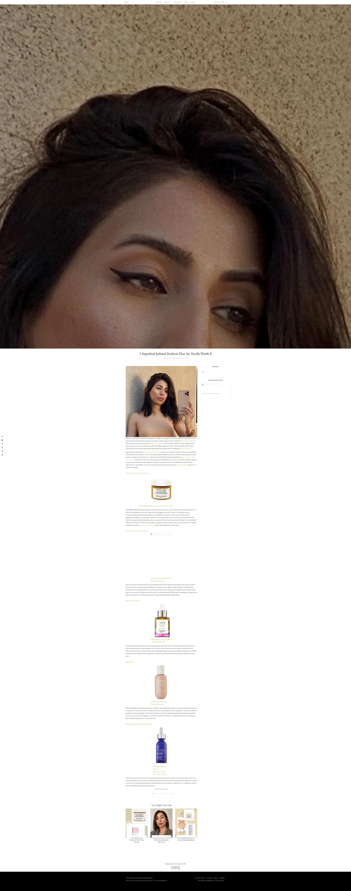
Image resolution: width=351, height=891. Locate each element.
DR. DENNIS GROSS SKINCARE (139, 724)
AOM (126, 2)
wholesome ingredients (188, 441)
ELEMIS (130, 662)
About (193, 2)
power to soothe (186, 457)
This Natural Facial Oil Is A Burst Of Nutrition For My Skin (161, 840)
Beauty (167, 2)
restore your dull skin (146, 525)
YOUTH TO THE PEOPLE (137, 531)
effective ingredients (157, 443)
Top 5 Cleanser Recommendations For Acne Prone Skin (186, 840)
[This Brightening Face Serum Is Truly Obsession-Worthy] (137, 823)
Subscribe (217, 2)
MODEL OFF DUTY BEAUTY (138, 473)
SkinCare (185, 358)
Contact (210, 878)
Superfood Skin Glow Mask (156, 506)
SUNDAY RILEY (133, 601)
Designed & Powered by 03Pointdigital (211, 880)
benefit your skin (185, 448)
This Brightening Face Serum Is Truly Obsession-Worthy (137, 840)
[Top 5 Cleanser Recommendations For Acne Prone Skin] (186, 823)
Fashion (158, 2)
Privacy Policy (200, 878)
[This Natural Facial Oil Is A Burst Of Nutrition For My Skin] (161, 823)
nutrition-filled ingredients (152, 452)
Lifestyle (177, 2)
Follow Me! (175, 869)
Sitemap (222, 878)
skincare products (181, 465)
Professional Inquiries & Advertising (139, 878)
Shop (186, 2)
